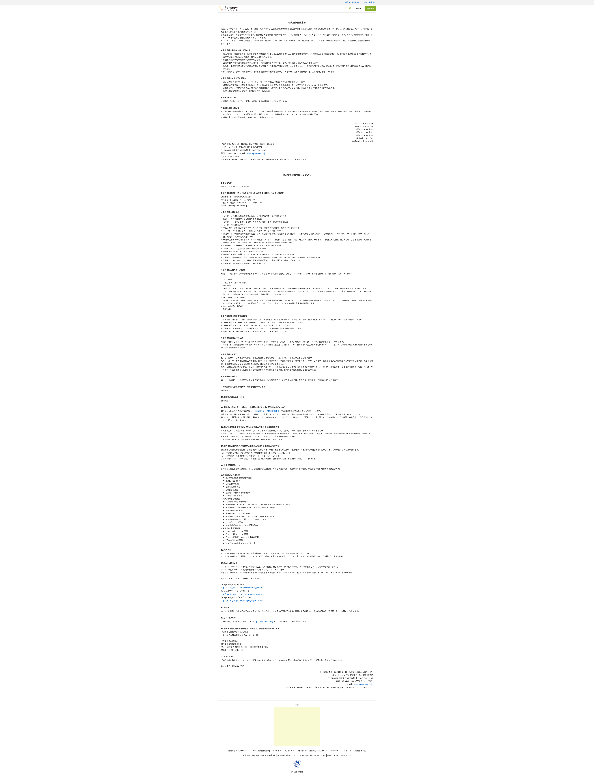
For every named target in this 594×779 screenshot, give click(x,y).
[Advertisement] (297, 726)
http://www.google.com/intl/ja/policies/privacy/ (242, 594)
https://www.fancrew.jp (264, 621)
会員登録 (370, 8)
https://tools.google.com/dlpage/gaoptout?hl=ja (242, 600)
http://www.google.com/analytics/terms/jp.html (241, 587)
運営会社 (372, 2)
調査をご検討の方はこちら (356, 2)
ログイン (360, 8)
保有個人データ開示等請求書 (267, 411)
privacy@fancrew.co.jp (256, 153)
